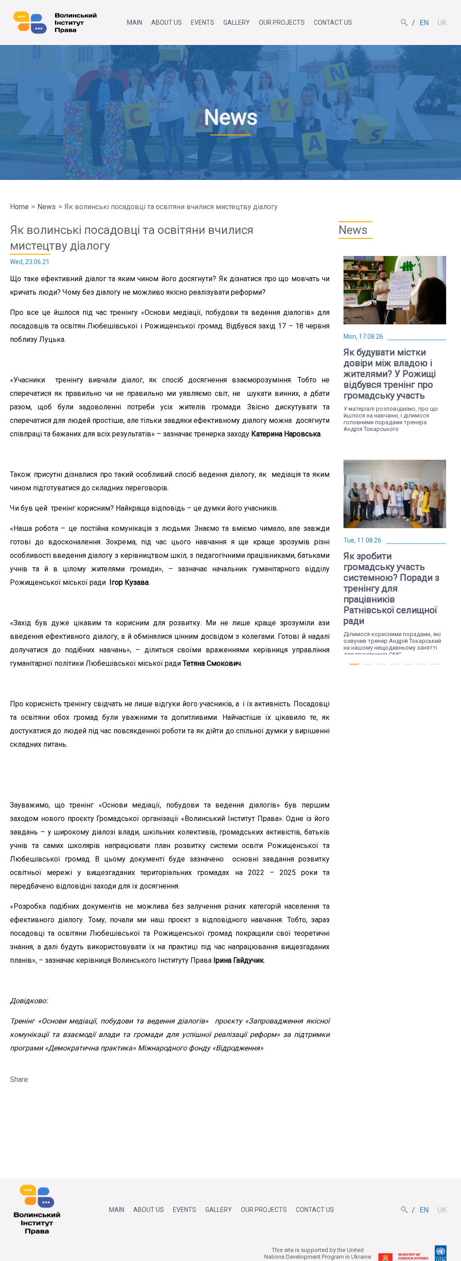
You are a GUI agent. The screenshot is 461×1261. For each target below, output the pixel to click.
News (46, 206)
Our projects (282, 22)
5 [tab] (408, 668)
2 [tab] (367, 668)
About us (166, 22)
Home (19, 206)
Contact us (333, 22)
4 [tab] (394, 668)
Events (202, 22)
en (424, 22)
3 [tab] (381, 668)
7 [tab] (435, 668)
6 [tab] (421, 668)
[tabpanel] (395, 342)
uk (442, 22)
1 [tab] (354, 668)
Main (134, 22)
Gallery (236, 22)
